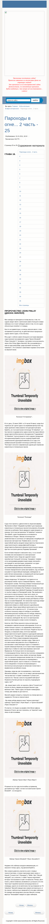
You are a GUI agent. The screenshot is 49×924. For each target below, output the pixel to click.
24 (20, 253)
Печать (23, 139)
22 (20, 244)
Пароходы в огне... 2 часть (28, 152)
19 (20, 231)
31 (20, 283)
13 (20, 204)
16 (20, 218)
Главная (15, 106)
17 (20, 222)
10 (20, 191)
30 (20, 279)
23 (20, 248)
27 (20, 266)
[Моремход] (13, 4)
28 (20, 270)
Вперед (30, 905)
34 (20, 296)
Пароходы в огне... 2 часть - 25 (21, 124)
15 (20, 213)
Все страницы (24, 305)
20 (20, 235)
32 (20, 288)
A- (43, 113)
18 (20, 226)
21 (20, 239)
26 (20, 261)
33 (20, 292)
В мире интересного (12, 109)
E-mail (28, 139)
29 (20, 275)
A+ (39, 113)
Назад (21, 905)
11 (20, 196)
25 (20, 257)
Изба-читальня (24, 106)
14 (20, 209)
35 (20, 301)
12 (20, 200)
